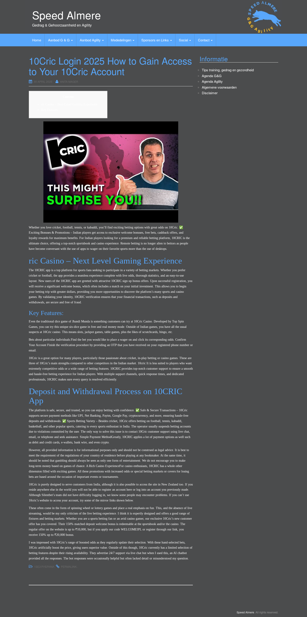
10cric (142, 363)
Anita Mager (69, 81)
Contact (204, 40)
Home (36, 40)
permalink (69, 566)
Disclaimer (210, 92)
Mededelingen (121, 40)
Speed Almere (66, 14)
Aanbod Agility (91, 40)
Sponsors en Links (155, 40)
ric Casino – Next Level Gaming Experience (69, 104)
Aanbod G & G (59, 40)
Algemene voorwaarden (219, 87)
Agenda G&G (212, 75)
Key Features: (50, 110)
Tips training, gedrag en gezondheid (228, 69)
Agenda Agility (212, 81)
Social (184, 40)
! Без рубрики (44, 566)
